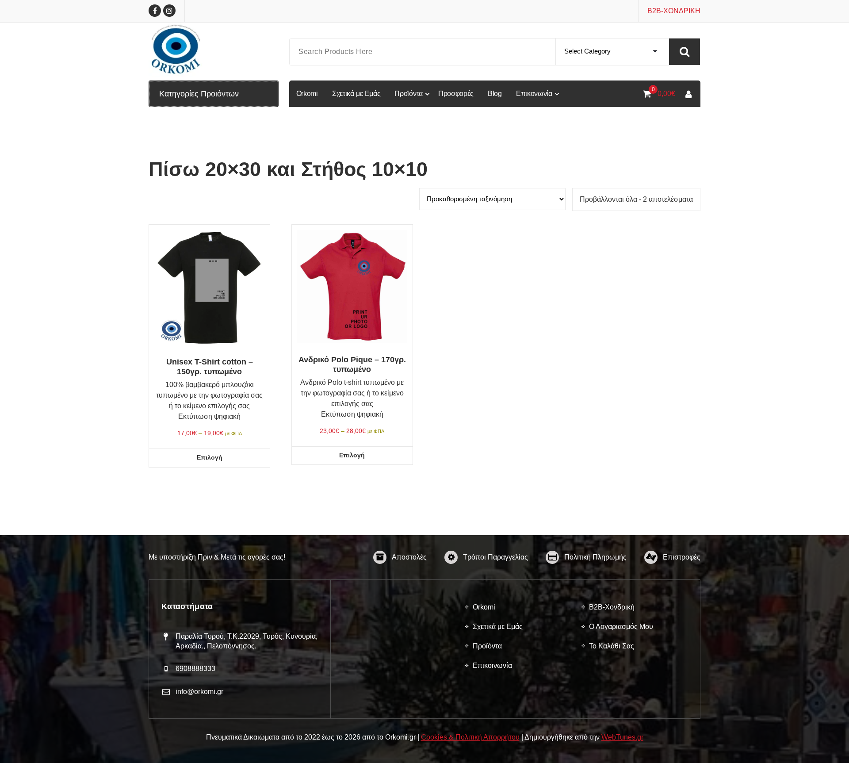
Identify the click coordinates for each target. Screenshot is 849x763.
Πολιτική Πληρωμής (595, 557)
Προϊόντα (487, 646)
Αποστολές (409, 557)
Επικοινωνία (492, 665)
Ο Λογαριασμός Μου (621, 626)
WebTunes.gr (622, 737)
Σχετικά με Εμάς (498, 626)
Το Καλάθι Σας (611, 646)
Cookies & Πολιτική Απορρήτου (470, 737)
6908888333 (195, 668)
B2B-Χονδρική (612, 607)
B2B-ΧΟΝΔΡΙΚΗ (673, 11)
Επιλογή (209, 457)
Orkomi (484, 607)
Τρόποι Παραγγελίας (495, 557)
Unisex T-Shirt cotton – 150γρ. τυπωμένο (209, 366)
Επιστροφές (681, 557)
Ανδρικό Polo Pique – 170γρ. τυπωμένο (352, 364)
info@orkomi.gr (199, 691)
